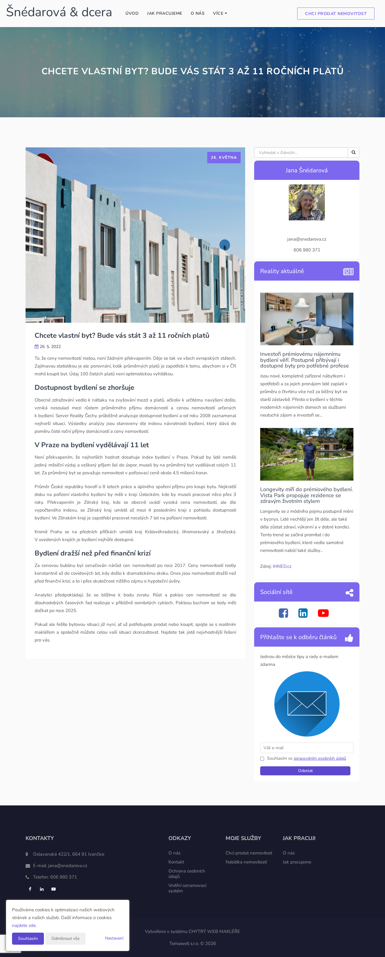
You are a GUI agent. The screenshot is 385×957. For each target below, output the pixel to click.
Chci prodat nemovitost (336, 14)
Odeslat (305, 771)
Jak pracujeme (164, 13)
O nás (198, 13)
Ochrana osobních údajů (186, 873)
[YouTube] (324, 615)
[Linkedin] (303, 615)
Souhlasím (28, 938)
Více (219, 13)
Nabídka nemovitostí (246, 862)
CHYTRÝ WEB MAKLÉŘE (214, 931)
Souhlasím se (280, 758)
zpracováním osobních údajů (320, 758)
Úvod (132, 13)
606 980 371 (63, 877)
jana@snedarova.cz (67, 866)
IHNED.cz (282, 566)
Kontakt (176, 862)
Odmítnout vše (65, 938)
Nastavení (114, 938)
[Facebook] (284, 615)
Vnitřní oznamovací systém (187, 888)
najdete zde (24, 925)
